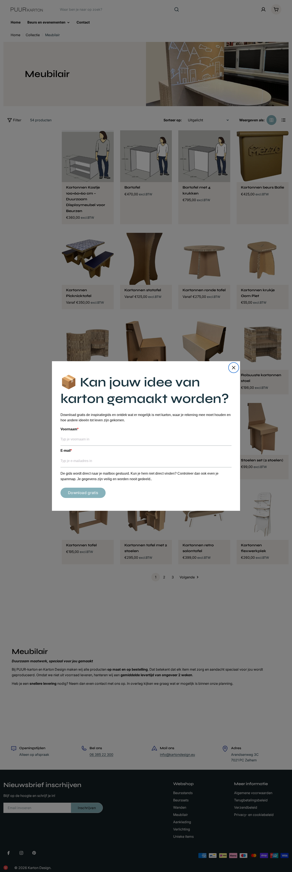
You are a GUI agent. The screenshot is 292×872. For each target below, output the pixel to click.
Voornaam (69, 429)
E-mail (66, 450)
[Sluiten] (233, 367)
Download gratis (83, 492)
